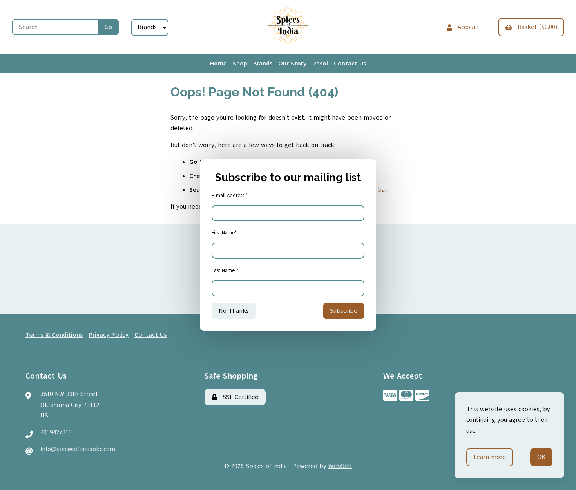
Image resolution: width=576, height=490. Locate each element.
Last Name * (225, 270)
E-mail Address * (230, 195)
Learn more (489, 457)
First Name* (224, 232)
